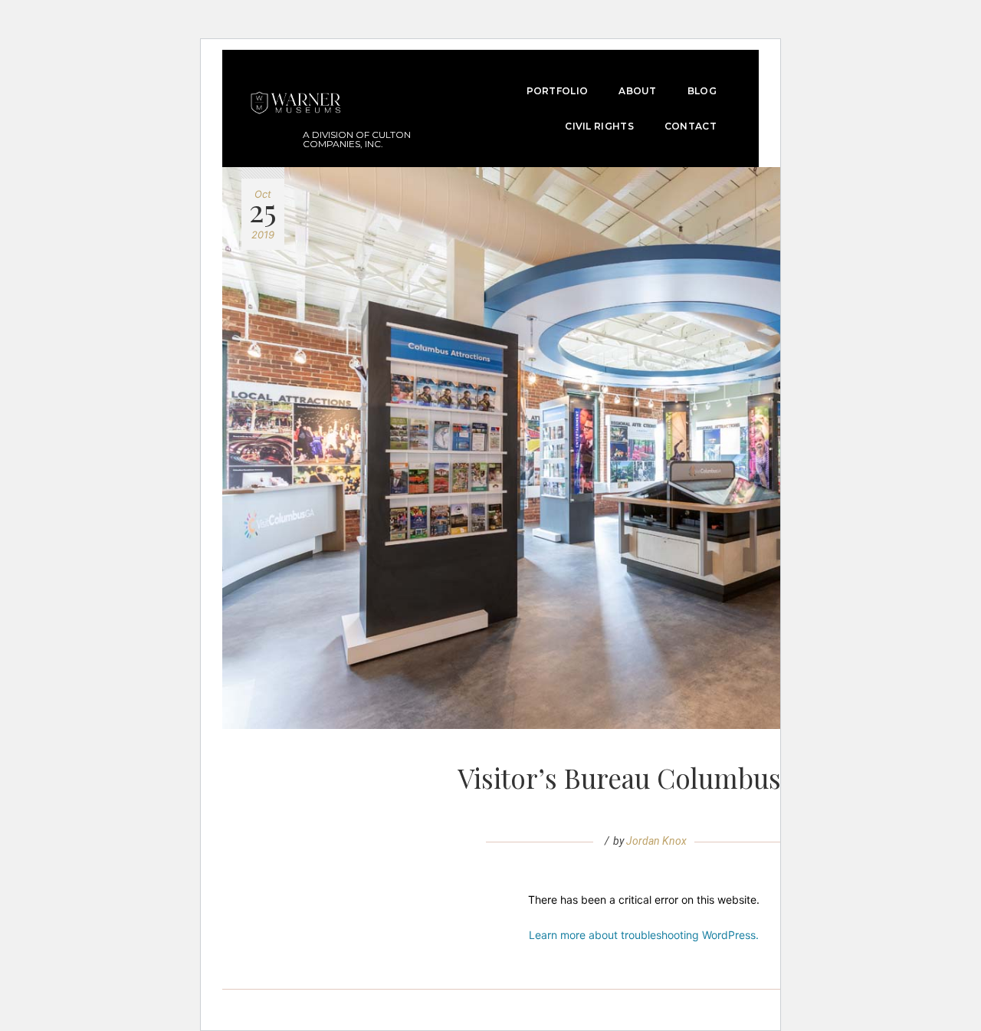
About (637, 91)
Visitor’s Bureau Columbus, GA (644, 778)
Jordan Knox (656, 841)
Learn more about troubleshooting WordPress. (644, 934)
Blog (702, 91)
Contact (690, 126)
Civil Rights (599, 126)
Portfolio (558, 91)
